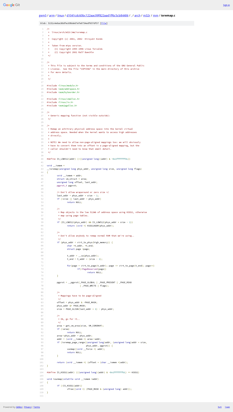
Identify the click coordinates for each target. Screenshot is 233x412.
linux (60, 15)
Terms (36, 407)
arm (52, 15)
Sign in (226, 5)
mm (155, 15)
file (103, 23)
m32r (146, 15)
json (227, 406)
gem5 (42, 15)
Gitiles (19, 407)
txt (220, 406)
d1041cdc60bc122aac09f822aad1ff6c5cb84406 (97, 15)
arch (137, 15)
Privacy (27, 407)
